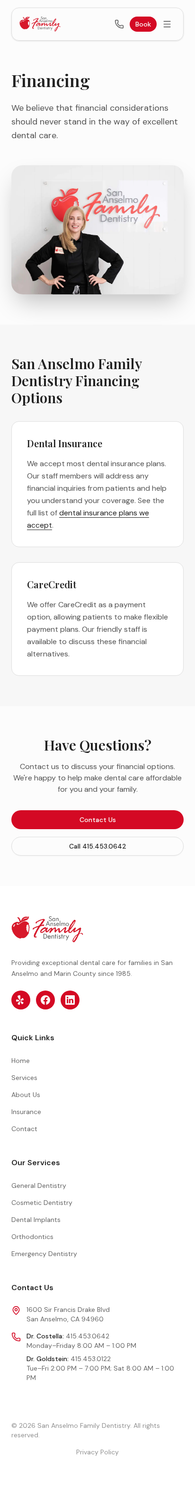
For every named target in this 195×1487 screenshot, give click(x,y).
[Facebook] (45, 1000)
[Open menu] (167, 24)
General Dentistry (38, 1185)
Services (24, 1077)
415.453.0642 (87, 1336)
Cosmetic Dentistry (41, 1202)
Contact (24, 1128)
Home (20, 1060)
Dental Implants (36, 1219)
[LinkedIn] (70, 1000)
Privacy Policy (97, 1452)
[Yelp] (20, 1000)
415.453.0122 (91, 1358)
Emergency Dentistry (44, 1253)
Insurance (26, 1111)
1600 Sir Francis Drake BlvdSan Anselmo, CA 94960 (68, 1314)
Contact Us (98, 819)
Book (143, 24)
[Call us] (119, 24)
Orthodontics (32, 1236)
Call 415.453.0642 (97, 846)
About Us (25, 1094)
